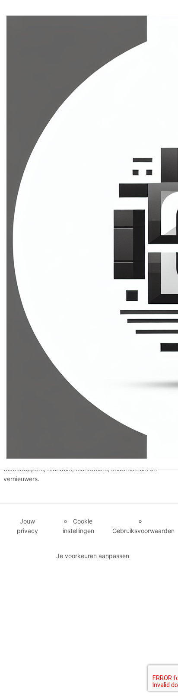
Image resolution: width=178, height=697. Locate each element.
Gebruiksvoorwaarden (143, 530)
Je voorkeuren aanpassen (92, 555)
